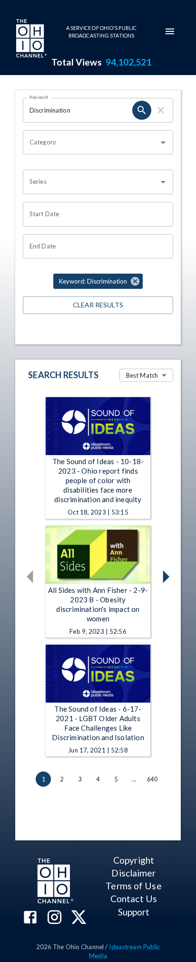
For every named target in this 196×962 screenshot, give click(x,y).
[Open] (163, 142)
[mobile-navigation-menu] (169, 31)
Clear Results (98, 305)
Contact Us (133, 898)
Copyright (133, 860)
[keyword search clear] (160, 110)
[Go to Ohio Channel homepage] (30, 39)
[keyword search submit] (141, 110)
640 (152, 779)
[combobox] (91, 142)
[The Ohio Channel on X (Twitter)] (78, 918)
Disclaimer (133, 872)
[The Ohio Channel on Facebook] (30, 918)
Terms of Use (133, 885)
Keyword (39, 97)
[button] (98, 281)
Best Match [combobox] (142, 375)
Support (134, 911)
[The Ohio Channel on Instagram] (54, 918)
